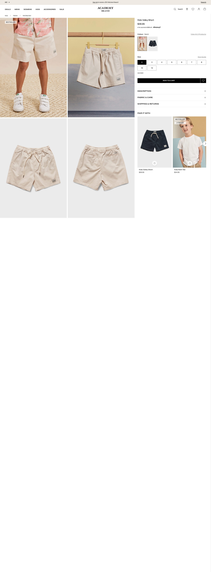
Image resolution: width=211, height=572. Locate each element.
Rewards (203, 2)
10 (143, 68)
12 (153, 68)
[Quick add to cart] (154, 163)
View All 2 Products (198, 34)
